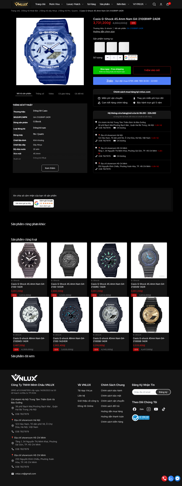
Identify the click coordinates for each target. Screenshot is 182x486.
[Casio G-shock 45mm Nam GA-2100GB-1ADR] (151, 315)
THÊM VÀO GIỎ (152, 70)
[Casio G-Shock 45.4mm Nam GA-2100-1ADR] (29, 260)
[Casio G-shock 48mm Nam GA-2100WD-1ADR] (31, 315)
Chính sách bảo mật (111, 395)
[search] (129, 13)
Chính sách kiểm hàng (112, 421)
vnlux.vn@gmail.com (25, 473)
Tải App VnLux (85, 390)
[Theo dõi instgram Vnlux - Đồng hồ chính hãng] (148, 409)
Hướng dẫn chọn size (104, 31)
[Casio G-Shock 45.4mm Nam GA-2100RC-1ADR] (109, 260)
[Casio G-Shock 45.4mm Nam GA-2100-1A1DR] (69, 260)
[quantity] (107, 57)
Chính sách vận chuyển (112, 401)
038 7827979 (105, 128)
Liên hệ (81, 395)
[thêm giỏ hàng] (38, 246)
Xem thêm (50, 168)
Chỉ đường (121, 128)
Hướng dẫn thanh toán (112, 416)
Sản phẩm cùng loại (24, 239)
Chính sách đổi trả (110, 406)
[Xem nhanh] (43, 246)
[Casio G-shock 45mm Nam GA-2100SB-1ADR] (111, 315)
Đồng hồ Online (85, 406)
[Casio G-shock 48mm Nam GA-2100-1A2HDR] (71, 315)
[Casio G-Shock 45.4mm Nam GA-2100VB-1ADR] (149, 260)
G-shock (108, 28)
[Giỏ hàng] (167, 4)
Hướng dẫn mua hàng (112, 411)
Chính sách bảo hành (111, 390)
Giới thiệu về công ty (88, 401)
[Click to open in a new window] (50, 51)
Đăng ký (163, 392)
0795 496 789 (135, 81)
